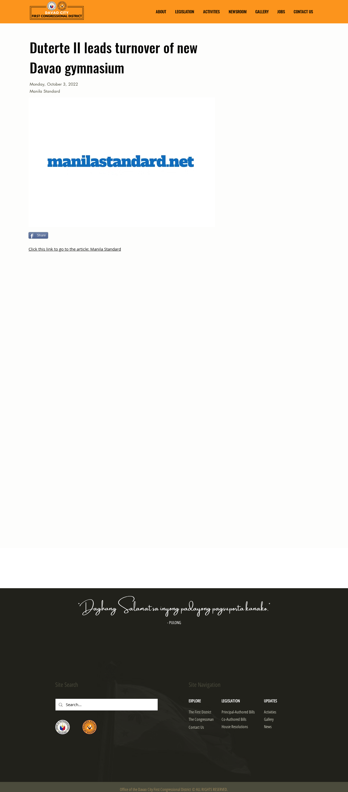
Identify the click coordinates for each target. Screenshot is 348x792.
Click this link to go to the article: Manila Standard (75, 249)
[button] (160, 11)
